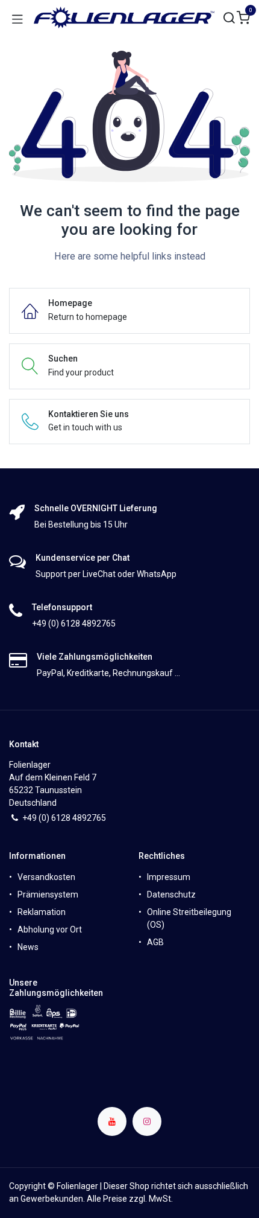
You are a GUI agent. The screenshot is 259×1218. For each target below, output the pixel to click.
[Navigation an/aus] (17, 18)
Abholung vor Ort (49, 929)
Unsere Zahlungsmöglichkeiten (56, 988)
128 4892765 (81, 818)
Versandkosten (46, 877)
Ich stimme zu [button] (217, 1199)
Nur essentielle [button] (152, 1199)
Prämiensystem (47, 894)
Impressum (168, 877)
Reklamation (41, 912)
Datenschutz (171, 894)
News (28, 947)
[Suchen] (229, 18)
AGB (155, 942)
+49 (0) (36, 818)
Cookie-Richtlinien (174, 1165)
